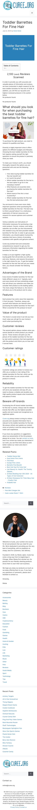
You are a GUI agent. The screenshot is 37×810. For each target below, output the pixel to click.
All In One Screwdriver (10, 699)
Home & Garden (8, 641)
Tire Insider (6, 737)
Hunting (5, 644)
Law (4, 650)
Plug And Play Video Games (12, 719)
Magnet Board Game (10, 705)
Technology (6, 676)
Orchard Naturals (8, 714)
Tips (4, 679)
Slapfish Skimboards (10, 711)
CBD (4, 618)
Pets (4, 664)
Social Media (7, 670)
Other (4, 662)
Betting (5, 603)
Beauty (5, 600)
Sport (4, 673)
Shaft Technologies (9, 725)
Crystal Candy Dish (9, 716)
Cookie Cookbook (9, 708)
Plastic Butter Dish (9, 734)
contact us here (27, 438)
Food (4, 629)
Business (6, 609)
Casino (5, 615)
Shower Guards (8, 746)
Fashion (5, 627)
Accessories (7, 597)
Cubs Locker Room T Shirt (14, 493)
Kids (4, 647)
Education (6, 624)
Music (5, 659)
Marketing (6, 656)
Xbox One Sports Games (11, 731)
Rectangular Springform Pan (12, 728)
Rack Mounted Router (10, 722)
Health (5, 638)
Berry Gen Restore (9, 740)
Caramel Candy (8, 751)
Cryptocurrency (8, 621)
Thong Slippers (8, 702)
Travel (5, 682)
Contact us (23, 807)
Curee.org (6, 418)
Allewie (5, 749)
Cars (4, 612)
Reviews (8, 488)
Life (4, 653)
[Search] (30, 503)
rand (17, 74)
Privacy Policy (14, 807)
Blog (4, 606)
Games (5, 635)
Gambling (6, 632)
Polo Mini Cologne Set (12, 490)
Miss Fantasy (7, 743)
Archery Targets (8, 696)
